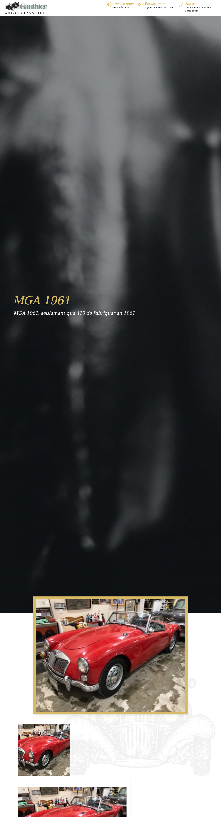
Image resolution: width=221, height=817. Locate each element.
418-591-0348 (120, 7)
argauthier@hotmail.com (159, 7)
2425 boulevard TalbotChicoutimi (198, 9)
